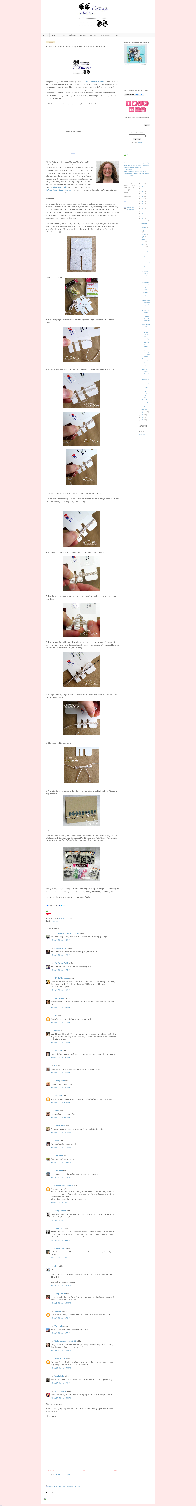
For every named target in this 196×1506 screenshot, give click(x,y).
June (143, 239)
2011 (142, 415)
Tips (116, 35)
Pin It (2, 1505)
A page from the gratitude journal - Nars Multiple (136, 165)
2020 (142, 198)
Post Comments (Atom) (64, 1475)
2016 (142, 208)
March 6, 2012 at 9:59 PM (60, 1117)
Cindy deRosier (60, 998)
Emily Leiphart (60, 1210)
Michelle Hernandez (61, 978)
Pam (55, 1065)
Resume (83, 35)
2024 (142, 188)
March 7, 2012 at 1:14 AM (60, 1202)
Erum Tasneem (60, 1391)
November (145, 223)
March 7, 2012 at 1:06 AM (60, 1177)
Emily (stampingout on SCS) (65, 1341)
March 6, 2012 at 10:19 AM (61, 940)
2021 (142, 196)
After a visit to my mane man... (145, 277)
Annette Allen (59, 1125)
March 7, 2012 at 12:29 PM (61, 1303)
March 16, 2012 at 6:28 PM (61, 1398)
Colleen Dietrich (60, 1248)
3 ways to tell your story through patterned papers (145, 285)
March (144, 247)
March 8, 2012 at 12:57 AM (61, 1333)
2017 (142, 206)
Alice (56, 1015)
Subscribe (72, 35)
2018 (142, 203)
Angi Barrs (58, 1155)
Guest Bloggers (105, 35)
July (143, 237)
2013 (142, 216)
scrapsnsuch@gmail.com (63, 1185)
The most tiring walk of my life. (146, 360)
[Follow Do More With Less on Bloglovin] (134, 96)
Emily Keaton (59, 1228)
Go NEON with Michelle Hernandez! (146, 312)
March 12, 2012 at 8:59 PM (61, 1368)
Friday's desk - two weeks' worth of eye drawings (137, 163)
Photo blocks (145, 379)
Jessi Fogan (58, 1050)
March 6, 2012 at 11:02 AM (61, 955)
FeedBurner (140, 142)
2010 (142, 417)
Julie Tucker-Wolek (61, 963)
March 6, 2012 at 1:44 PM (60, 1042)
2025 (142, 186)
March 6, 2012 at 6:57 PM (60, 1057)
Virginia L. (58, 1326)
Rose (56, 1265)
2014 (142, 213)
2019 (142, 201)
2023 (142, 191)
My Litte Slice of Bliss (94, 81)
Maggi (56, 1140)
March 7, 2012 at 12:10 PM (61, 1285)
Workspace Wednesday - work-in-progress (135, 171)
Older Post (114, 1470)
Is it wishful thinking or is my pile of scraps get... (146, 252)
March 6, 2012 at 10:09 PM (61, 1132)
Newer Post (51, 1470)
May (143, 242)
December (145, 220)
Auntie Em (58, 1170)
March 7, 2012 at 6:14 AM (60, 1258)
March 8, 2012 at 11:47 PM (61, 1350)
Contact (62, 35)
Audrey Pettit (59, 1080)
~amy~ (56, 1110)
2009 (142, 420)
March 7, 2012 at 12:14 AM (61, 1162)
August (144, 234)
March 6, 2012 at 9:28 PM (60, 1102)
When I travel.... (146, 269)
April (143, 244)
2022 (142, 193)
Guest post (54, 921)
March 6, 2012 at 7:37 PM (60, 1072)
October (144, 227)
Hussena (57, 1030)
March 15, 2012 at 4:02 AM (61, 1383)
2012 (142, 218)
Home (45, 35)
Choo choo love (146, 406)
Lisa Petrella (59, 1376)
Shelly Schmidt (60, 1293)
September (145, 230)
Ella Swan (58, 1095)
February (144, 409)
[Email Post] (70, 918)
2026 (142, 183)
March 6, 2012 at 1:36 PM (60, 1007)
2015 (142, 211)
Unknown (58, 1311)
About (53, 35)
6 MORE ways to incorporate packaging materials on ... (146, 303)
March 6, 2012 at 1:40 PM (60, 1022)
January (144, 412)
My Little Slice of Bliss (58, 187)
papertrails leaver (60, 948)
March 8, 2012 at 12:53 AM (61, 1318)
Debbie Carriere (60, 1358)
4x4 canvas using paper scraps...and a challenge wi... (146, 262)
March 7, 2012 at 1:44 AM (60, 1240)
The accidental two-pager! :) (145, 401)
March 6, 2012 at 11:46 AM (61, 990)
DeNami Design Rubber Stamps (58, 190)
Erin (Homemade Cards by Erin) (66, 933)
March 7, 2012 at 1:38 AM (60, 1220)
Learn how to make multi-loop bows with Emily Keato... (146, 393)
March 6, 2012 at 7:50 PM (60, 1087)
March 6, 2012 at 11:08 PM (61, 1147)
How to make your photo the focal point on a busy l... (146, 332)
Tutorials (93, 35)
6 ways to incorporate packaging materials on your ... (146, 373)
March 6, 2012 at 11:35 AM (61, 970)
